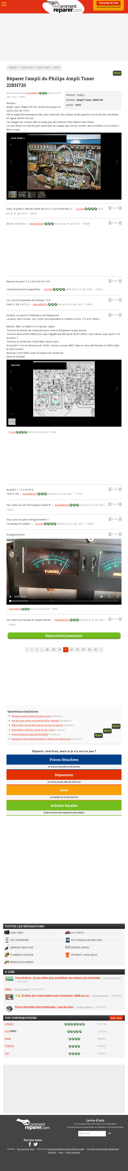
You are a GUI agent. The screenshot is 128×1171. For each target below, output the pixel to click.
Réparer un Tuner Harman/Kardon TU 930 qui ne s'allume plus (41, 739)
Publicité (52, 1152)
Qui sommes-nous (25, 1149)
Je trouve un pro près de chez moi (64, 782)
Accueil (64, 6)
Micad (8, 1038)
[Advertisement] (64, 37)
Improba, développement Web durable (65, 1149)
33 (77, 649)
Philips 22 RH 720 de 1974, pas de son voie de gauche (37, 725)
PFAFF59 (9, 1045)
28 (47, 649)
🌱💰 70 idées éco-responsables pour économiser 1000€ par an (52, 995)
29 (53, 649)
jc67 (7, 1053)
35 (89, 649)
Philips (81, 94)
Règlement (114, 1149)
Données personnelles (97, 1149)
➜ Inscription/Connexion (108, 7)
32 (71, 649)
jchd (7, 1031)
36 (95, 649)
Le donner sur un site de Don (64, 797)
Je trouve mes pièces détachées (64, 767)
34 (83, 649)
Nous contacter (73, 1152)
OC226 (80, 208)
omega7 (9, 1023)
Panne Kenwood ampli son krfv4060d (30, 734)
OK (109, 1133)
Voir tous (116, 1017)
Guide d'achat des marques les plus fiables (64, 812)
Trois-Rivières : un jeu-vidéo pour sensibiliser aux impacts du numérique (57, 977)
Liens (8, 989)
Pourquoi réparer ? (112, 978)
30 (60, 649)
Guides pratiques (22, 989)
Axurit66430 (32, 93)
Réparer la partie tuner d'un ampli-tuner (31, 716)
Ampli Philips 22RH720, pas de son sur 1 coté (33, 730)
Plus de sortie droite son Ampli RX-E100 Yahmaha (35, 721)
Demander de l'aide (108, 3)
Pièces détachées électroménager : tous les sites (44, 1006)
